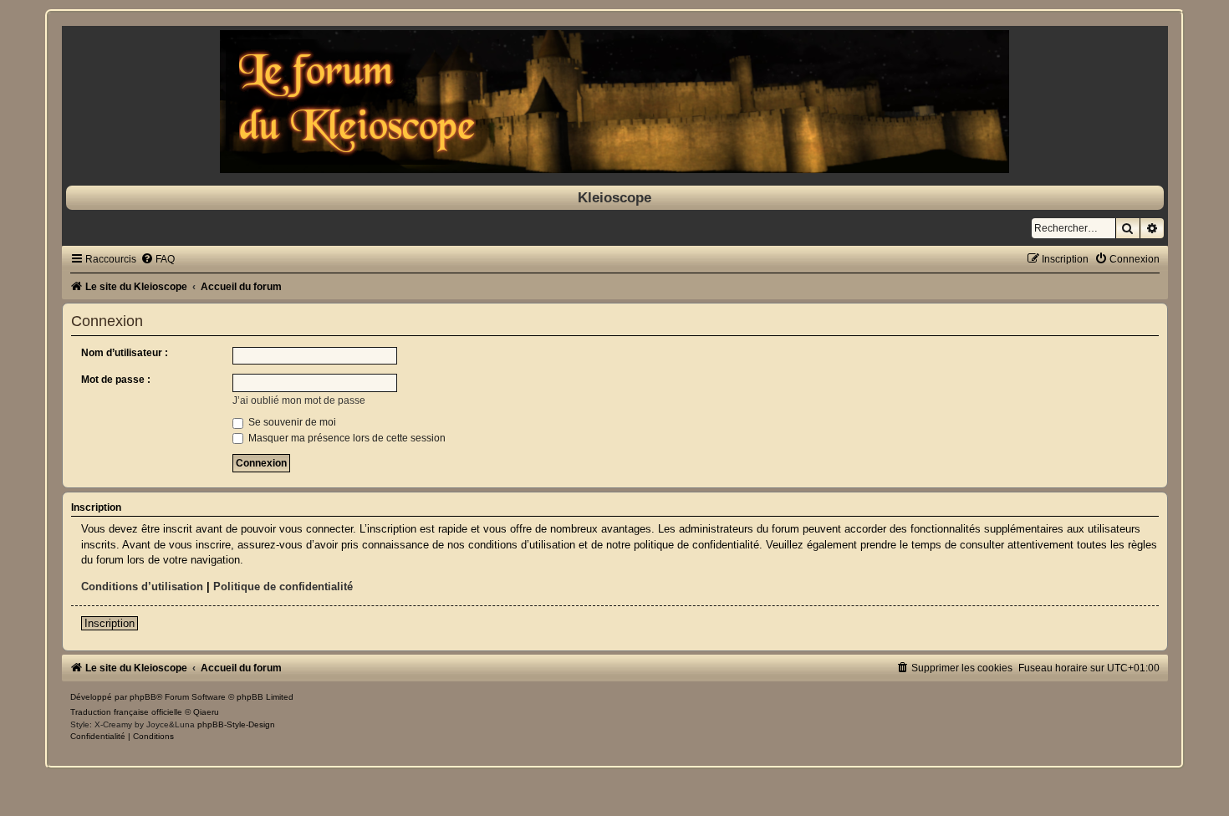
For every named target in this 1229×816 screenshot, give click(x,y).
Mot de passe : (115, 379)
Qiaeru (206, 712)
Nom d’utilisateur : (124, 353)
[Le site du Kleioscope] (615, 101)
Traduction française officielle (126, 712)
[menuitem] (157, 259)
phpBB (143, 696)
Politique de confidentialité (283, 586)
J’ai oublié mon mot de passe (298, 400)
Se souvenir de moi (291, 422)
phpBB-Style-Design (236, 724)
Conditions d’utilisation (142, 586)
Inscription (109, 623)
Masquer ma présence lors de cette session (346, 438)
